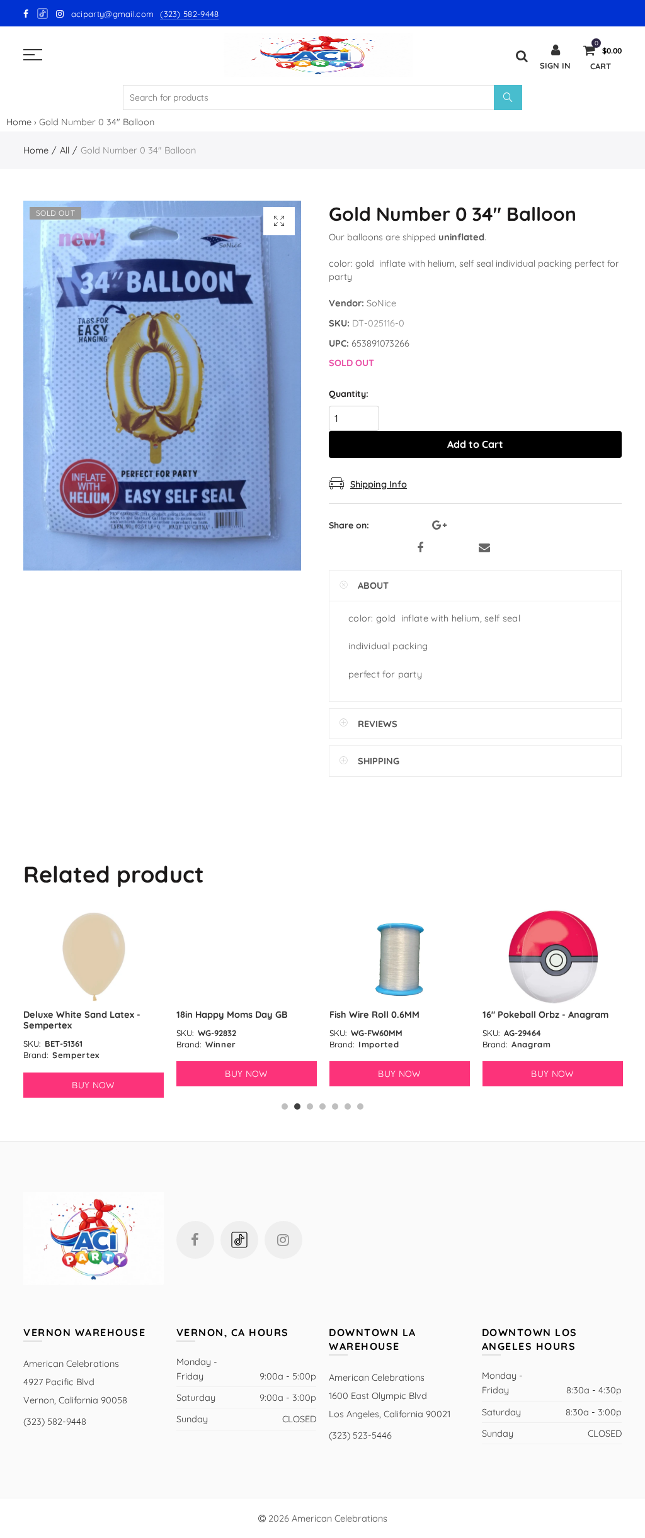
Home (18, 122)
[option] (93, 998)
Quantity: (348, 394)
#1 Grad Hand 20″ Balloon (539, 1014)
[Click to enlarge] (279, 221)
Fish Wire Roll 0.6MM (221, 1014)
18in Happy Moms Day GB (79, 1014)
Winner (67, 1044)
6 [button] (348, 1106)
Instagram (283, 1240)
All (64, 150)
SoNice (381, 303)
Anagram (378, 1044)
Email (484, 548)
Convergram (538, 1044)
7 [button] (360, 1106)
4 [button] (322, 1106)
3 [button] (310, 1106)
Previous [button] (25, 1010)
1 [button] (285, 1106)
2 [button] (297, 1106)
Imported (225, 1044)
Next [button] (619, 1010)
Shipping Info (378, 484)
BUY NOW (93, 1073)
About (373, 585)
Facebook (420, 548)
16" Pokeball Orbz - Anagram (392, 1014)
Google (43, 14)
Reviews (377, 724)
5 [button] (335, 1106)
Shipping (378, 761)
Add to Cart (475, 444)
